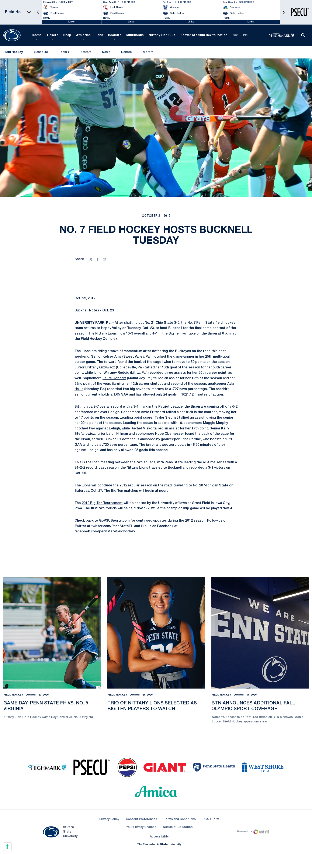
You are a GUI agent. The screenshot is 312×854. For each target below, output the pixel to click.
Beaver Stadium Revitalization (203, 35)
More (146, 52)
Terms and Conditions (180, 819)
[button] (38, 12)
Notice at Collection (178, 827)
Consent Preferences (141, 819)
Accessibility (159, 836)
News (106, 52)
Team (63, 52)
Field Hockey (13, 695)
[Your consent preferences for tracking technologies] (7, 847)
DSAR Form (210, 819)
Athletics (83, 35)
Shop (67, 35)
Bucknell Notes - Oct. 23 (94, 310)
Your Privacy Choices (141, 827)
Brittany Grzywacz (100, 367)
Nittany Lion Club (162, 35)
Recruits (114, 35)
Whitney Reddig (116, 372)
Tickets (52, 35)
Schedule (41, 52)
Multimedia (135, 35)
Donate (126, 53)
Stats (84, 52)
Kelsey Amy (112, 356)
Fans (99, 35)
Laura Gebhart (114, 378)
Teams (36, 35)
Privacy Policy (109, 819)
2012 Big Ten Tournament (102, 503)
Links (71, 22)
